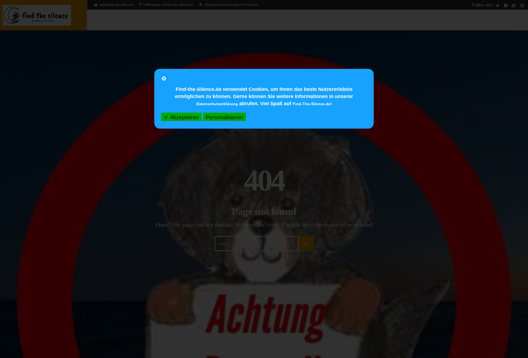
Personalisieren (224, 117)
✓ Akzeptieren (181, 117)
